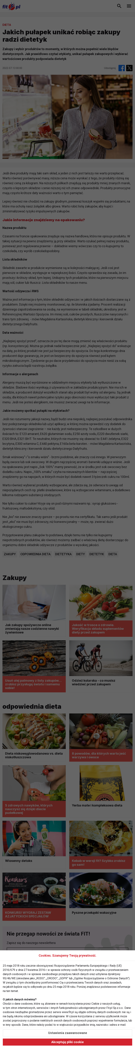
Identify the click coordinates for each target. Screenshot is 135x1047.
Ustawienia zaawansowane (67, 1033)
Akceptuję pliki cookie (67, 1042)
